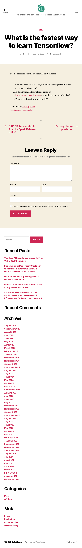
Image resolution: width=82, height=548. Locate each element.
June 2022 (9, 425)
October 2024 (10, 364)
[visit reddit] (15, 109)
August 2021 (10, 454)
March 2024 (9, 386)
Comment (14, 164)
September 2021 (12, 450)
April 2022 (9, 431)
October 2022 (10, 412)
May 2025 (9, 342)
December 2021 (11, 444)
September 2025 (12, 329)
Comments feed (11, 522)
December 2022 (11, 406)
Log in (7, 516)
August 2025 (10, 332)
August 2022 (10, 418)
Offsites (8, 499)
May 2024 (9, 380)
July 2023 (9, 396)
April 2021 (9, 466)
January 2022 (10, 441)
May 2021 (8, 463)
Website (13, 195)
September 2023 (12, 390)
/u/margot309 (28, 106)
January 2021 (10, 476)
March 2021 (9, 470)
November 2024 (11, 361)
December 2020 (11, 479)
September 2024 (12, 367)
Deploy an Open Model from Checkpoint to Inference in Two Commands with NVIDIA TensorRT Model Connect (22, 269)
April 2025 (9, 345)
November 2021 (11, 447)
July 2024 (9, 374)
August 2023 (10, 393)
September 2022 (12, 415)
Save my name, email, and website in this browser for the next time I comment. (40, 206)
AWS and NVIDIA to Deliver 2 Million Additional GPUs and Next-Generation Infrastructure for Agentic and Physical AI (23, 295)
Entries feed (9, 519)
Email (44, 185)
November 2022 (11, 409)
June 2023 (9, 399)
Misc (41, 29)
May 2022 (8, 428)
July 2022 (8, 422)
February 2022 (11, 438)
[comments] (27, 109)
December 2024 (11, 358)
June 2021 (9, 460)
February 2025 (11, 351)
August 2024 (10, 370)
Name (13, 185)
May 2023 (9, 402)
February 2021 (11, 473)
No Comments (56, 54)
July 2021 (8, 457)
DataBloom (17, 542)
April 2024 (9, 383)
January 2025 (10, 354)
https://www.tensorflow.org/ (28, 95)
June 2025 (9, 338)
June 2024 (9, 377)
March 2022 (9, 434)
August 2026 (10, 326)
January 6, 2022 (37, 54)
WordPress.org (11, 525)
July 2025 (9, 335)
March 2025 (9, 348)
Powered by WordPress (34, 542)
